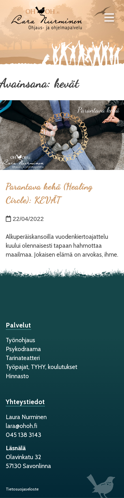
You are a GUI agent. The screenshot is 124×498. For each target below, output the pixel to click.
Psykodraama (23, 349)
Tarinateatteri (23, 357)
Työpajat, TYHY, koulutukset (41, 366)
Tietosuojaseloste (22, 489)
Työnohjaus (20, 340)
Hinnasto (17, 376)
